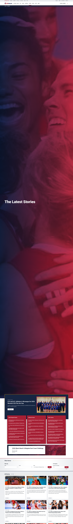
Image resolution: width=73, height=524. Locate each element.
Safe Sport (63, 0)
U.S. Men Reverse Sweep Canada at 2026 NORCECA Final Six (36, 435)
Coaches (11, 0)
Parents (14, 0)
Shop (36, 3)
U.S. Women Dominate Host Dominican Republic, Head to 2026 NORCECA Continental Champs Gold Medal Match (36, 438)
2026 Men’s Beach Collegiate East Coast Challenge (27, 448)
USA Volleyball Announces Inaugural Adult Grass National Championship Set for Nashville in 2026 (56, 438)
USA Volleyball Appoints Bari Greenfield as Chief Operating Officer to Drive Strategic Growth (56, 441)
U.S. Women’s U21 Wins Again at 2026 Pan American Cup (16, 439)
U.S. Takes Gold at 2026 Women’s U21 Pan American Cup (16, 431)
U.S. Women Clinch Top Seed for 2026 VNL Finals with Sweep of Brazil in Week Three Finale (16, 437)
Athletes (21, 0)
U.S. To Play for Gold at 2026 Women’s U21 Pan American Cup (16, 426)
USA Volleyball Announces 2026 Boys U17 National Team (16, 423)
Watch (33, 3)
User (5, 465)
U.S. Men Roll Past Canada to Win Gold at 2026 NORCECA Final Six (36, 423)
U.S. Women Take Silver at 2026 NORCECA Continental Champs (35, 432)
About (39, 3)
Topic (20, 465)
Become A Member (63, 3)
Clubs (25, 0)
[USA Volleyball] (8, 3)
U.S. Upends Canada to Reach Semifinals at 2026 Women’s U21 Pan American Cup (17, 434)
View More (7, 521)
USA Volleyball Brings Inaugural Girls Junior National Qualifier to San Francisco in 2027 (55, 421)
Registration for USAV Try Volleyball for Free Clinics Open (56, 429)
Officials (18, 0)
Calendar (26, 3)
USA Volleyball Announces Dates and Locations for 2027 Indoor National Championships (16, 429)
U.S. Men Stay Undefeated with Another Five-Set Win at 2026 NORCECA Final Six (36, 429)
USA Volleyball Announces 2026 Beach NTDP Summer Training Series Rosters (55, 423)
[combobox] (11, 467)
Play (20, 3)
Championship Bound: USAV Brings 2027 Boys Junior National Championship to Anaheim (55, 426)
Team (34, 465)
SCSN (27, 0)
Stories (30, 3)
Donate (57, 0)
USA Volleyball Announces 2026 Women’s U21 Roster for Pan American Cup (16, 421)
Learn (23, 3)
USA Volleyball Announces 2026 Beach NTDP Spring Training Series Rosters (55, 432)
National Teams (16, 3)
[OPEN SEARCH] (67, 3)
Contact (67, 0)
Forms (59, 0)
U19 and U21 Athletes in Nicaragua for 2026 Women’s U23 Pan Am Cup (36, 421)
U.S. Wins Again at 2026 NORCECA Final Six (34, 441)
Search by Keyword (56, 465)
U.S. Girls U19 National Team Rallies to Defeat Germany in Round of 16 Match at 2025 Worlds (14, 488)
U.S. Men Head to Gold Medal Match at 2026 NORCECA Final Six (35, 426)
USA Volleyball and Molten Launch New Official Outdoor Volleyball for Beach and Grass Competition (55, 435)
